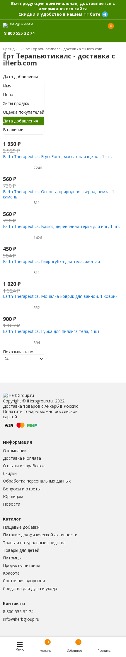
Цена (8, 94)
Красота (11, 573)
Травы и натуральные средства (34, 542)
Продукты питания (21, 565)
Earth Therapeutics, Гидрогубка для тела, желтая (51, 261)
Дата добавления (20, 76)
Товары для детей (21, 550)
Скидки (10, 473)
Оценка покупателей (23, 112)
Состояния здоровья (24, 580)
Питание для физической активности (40, 534)
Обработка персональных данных (37, 481)
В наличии (13, 129)
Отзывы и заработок (24, 465)
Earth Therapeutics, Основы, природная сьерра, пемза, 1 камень (58, 194)
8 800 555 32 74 (18, 611)
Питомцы (12, 558)
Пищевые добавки (21, 527)
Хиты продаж (16, 103)
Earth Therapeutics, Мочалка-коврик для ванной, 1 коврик (60, 296)
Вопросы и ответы (21, 489)
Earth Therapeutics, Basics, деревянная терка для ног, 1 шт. (61, 226)
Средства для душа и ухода (30, 588)
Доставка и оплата (22, 458)
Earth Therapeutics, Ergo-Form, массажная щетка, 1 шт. (57, 156)
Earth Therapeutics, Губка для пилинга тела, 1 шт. (52, 331)
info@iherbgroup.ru (21, 619)
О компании (15, 450)
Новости (11, 504)
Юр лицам (13, 496)
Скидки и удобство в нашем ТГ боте (59, 14)
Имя (7, 86)
